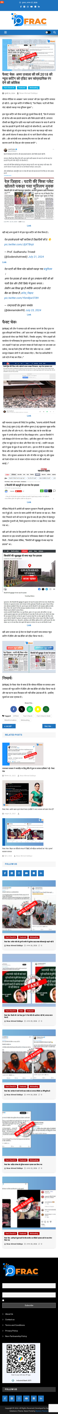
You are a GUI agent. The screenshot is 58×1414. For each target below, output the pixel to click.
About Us (9, 1314)
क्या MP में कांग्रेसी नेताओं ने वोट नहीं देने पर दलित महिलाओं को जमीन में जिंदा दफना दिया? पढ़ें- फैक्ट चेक (11, 726)
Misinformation (10, 720)
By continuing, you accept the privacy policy (23, 1300)
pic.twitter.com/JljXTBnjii (19, 244)
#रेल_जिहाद (27, 293)
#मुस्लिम (48, 269)
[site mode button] (48, 32)
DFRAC (16, 716)
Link (29, 225)
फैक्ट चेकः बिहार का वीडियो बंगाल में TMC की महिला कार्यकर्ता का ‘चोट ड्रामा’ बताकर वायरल (27, 850)
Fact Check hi (9, 88)
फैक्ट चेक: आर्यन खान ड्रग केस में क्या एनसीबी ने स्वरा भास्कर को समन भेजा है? (28, 809)
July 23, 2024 (33, 310)
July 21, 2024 (36, 256)
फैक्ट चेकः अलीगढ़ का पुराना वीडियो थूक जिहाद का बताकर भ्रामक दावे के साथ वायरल (50, 726)
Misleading (34, 88)
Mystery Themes (42, 1411)
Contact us (10, 1319)
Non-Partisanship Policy (16, 1336)
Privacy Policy (11, 1331)
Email (4, 1291)
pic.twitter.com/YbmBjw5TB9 (21, 297)
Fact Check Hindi (43, 716)
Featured (22, 88)
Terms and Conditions (15, 1325)
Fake (21, 1011)
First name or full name (12, 1282)
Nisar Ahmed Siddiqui (28, 93)
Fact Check (27, 716)
